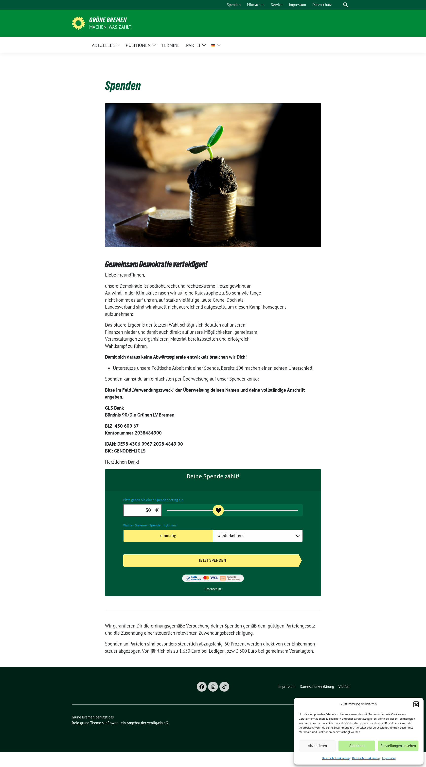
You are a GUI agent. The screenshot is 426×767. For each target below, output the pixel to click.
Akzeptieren (317, 745)
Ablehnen (356, 745)
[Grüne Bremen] (78, 23)
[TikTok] (224, 687)
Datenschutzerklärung (336, 758)
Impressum (389, 758)
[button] (416, 704)
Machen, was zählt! (111, 27)
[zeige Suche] (345, 5)
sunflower (110, 722)
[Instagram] (213, 687)
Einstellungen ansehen (398, 745)
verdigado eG (157, 722)
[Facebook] (202, 687)
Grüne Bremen (108, 20)
